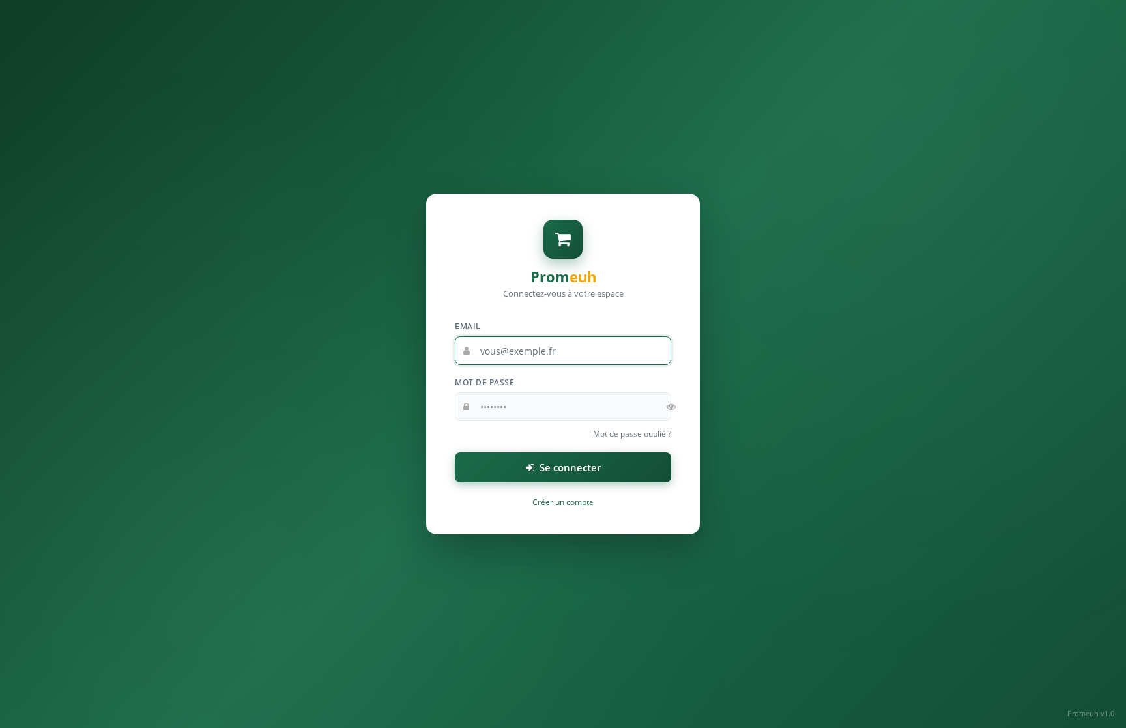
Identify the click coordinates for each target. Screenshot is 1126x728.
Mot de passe (484, 382)
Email (468, 326)
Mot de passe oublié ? (632, 433)
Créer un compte (563, 502)
